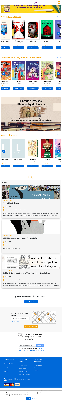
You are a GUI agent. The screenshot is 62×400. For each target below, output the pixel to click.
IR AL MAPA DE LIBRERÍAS (31, 326)
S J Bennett (4, 43)
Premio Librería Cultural (11, 203)
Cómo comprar (23, 365)
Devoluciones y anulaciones (25, 374)
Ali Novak (18, 161)
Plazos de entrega (23, 371)
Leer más (35, 398)
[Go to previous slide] (3, 33)
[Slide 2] (31, 10)
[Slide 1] (30, 10)
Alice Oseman (47, 83)
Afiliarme (31, 301)
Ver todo (59, 17)
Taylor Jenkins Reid (47, 161)
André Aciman (4, 161)
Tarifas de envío (23, 368)
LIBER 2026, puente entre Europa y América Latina (20, 238)
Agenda (4, 182)
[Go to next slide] (58, 33)
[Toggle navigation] (2, 2)
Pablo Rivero (47, 43)
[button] (2, 7)
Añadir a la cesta (18, 47)
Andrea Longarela (33, 161)
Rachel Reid (18, 83)
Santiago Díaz (19, 43)
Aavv (33, 83)
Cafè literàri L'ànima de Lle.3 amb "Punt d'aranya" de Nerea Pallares (26, 273)
